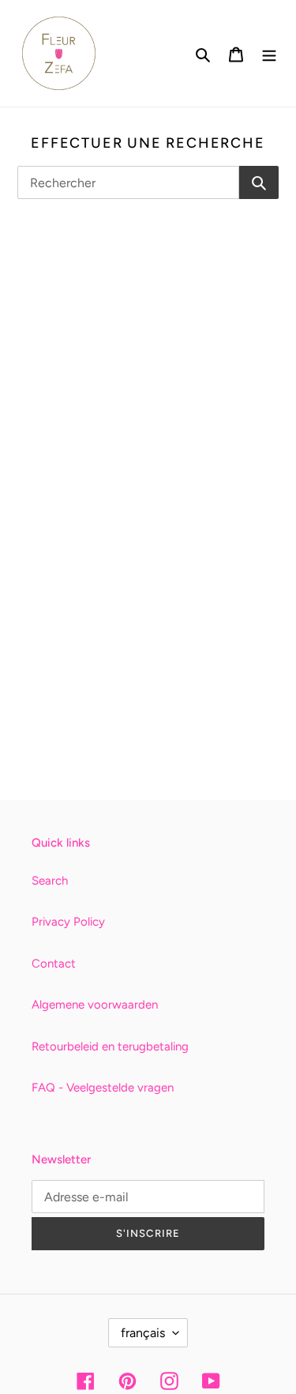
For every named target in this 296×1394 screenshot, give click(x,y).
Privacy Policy (68, 922)
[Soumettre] (259, 182)
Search (50, 881)
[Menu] (269, 53)
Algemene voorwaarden (95, 1005)
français (143, 1332)
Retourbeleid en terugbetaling (110, 1046)
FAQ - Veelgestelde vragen (103, 1087)
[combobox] (128, 182)
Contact (54, 963)
